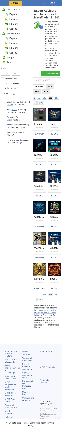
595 (44, 98)
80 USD (54, 134)
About (25, 351)
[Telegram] (46, 393)
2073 (41, 103)
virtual (9, 120)
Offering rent (10, 88)
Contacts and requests (28, 399)
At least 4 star (11, 79)
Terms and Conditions (27, 359)
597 (56, 98)
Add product (52, 73)
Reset (15, 94)
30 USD (39, 164)
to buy (14, 109)
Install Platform (8, 412)
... (39, 98)
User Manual (11, 377)
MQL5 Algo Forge (10, 400)
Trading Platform (11, 353)
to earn (15, 132)
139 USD (39, 134)
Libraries (13, 24)
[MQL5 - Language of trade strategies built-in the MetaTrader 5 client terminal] (4, 3)
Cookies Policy (26, 393)
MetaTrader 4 (13, 33)
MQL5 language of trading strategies (10, 386)
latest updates (11, 360)
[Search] (44, 3)
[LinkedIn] (41, 397)
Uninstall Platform (9, 418)
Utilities (13, 29)
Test (9, 125)
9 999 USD (39, 288)
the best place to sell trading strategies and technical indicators (45, 311)
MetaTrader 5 (13, 9)
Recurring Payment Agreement (27, 366)
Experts (13, 14)
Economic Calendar (44, 381)
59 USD (39, 195)
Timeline (26, 354)
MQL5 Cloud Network (10, 394)
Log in (52, 3)
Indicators (14, 19)
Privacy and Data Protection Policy (27, 384)
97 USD (54, 288)
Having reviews (12, 83)
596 (50, 98)
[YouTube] (55, 393)
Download (11, 406)
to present (16, 140)
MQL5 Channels (47, 367)
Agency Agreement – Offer (28, 375)
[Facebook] (41, 393)
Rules (9, 62)
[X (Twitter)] (50, 393)
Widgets (10, 57)
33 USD (54, 226)
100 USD (39, 257)
